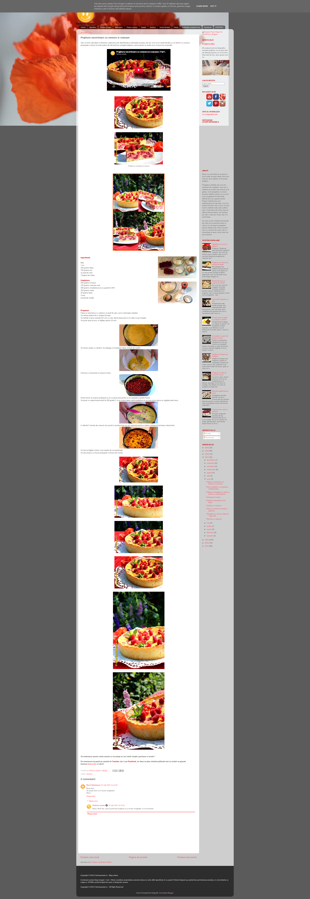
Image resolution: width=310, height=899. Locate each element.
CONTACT (219, 27)
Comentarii (209, 437)
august (210, 473)
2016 (207, 540)
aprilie (209, 526)
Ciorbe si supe (105, 27)
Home (83, 27)
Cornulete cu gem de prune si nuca (220, 337)
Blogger (170, 893)
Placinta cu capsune (214, 519)
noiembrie (211, 463)
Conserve (207, 27)
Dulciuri (153, 27)
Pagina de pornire (138, 857)
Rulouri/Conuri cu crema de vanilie (218, 282)
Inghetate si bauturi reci (191, 27)
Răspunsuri (93, 801)
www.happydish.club (209, 114)
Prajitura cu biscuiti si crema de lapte (220, 263)
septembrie (211, 469)
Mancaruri (119, 27)
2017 (207, 457)
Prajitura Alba (208, 44)
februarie (210, 532)
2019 (207, 451)
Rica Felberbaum (93, 785)
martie (209, 529)
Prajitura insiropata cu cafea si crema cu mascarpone (217, 493)
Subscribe (92, 764)
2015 (207, 543)
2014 (207, 546)
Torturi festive (164, 27)
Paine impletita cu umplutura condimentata (217, 488)
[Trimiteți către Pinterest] (123, 770)
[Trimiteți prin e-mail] (113, 770)
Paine (176, 27)
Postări (208, 433)
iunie (209, 479)
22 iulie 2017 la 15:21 (116, 805)
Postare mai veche (187, 857)
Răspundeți (90, 796)
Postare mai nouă (90, 857)
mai (208, 523)
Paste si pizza (132, 27)
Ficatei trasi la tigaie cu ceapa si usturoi (219, 318)
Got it (213, 6)
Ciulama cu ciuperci (213, 505)
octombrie (211, 466)
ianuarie (210, 536)
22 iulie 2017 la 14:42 (109, 785)
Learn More (202, 6)
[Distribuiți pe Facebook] (120, 770)
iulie (208, 476)
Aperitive (92, 27)
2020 (207, 448)
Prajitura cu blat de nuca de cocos (219, 374)
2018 (207, 454)
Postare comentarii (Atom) (102, 862)
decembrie (211, 460)
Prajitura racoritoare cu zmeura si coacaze (215, 483)
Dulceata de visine (213, 497)
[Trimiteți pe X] (118, 770)
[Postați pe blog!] (116, 770)
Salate (143, 27)
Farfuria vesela (99, 805)
